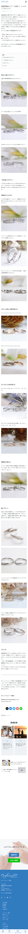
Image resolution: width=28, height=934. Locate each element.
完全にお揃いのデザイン (9, 57)
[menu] (26, 1)
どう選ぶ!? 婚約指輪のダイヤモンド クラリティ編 (9, 770)
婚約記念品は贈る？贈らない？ (20, 744)
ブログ (11, 11)
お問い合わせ (5, 928)
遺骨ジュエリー (6, 917)
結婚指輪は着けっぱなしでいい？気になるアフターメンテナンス (7, 746)
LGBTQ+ (4, 907)
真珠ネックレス (6, 914)
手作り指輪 (5, 902)
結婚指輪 (4, 904)
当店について (5, 924)
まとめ (4, 65)
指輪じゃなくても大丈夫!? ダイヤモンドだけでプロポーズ (18, 763)
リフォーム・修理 (6, 912)
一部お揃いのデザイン (8, 60)
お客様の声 (5, 909)
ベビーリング (5, 916)
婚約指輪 (4, 905)
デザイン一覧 (5, 919)
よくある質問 (5, 926)
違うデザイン (6, 63)
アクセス (4, 923)
